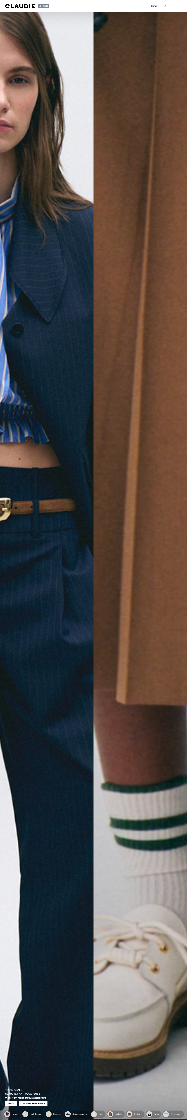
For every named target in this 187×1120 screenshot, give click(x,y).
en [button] (165, 6)
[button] (43, 6)
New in (11, 1103)
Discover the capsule (33, 1103)
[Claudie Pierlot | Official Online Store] (20, 6)
